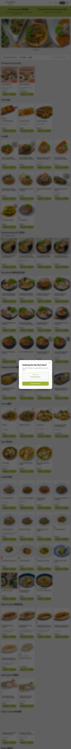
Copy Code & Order (35, 383)
